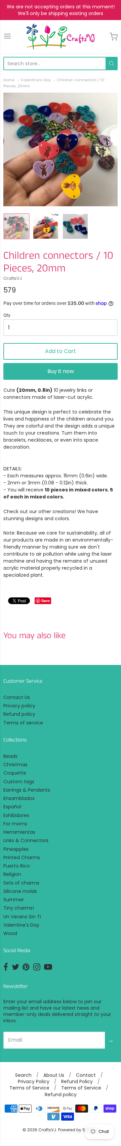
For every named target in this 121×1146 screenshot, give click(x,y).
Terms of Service (29, 1087)
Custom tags (18, 781)
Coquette (14, 773)
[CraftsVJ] (60, 36)
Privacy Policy (33, 1081)
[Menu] (7, 36)
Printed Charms (21, 857)
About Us (53, 1075)
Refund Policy (77, 1081)
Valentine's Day (36, 80)
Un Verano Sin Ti (22, 916)
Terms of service (23, 722)
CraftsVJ (12, 278)
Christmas (15, 764)
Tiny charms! (18, 908)
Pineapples (16, 849)
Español (12, 806)
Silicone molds (20, 891)
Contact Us (16, 697)
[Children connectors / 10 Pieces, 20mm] (16, 226)
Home (8, 80)
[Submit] (112, 63)
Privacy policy (19, 705)
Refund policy (19, 714)
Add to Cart (60, 351)
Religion (12, 874)
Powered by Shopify (78, 1130)
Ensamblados (19, 798)
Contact (86, 1075)
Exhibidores (16, 815)
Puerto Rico (16, 866)
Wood (10, 933)
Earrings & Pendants (26, 790)
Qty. (7, 315)
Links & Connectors (25, 840)
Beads (10, 756)
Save (45, 600)
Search (23, 1075)
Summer (13, 899)
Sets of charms (21, 883)
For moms (15, 823)
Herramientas (19, 832)
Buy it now (60, 371)
